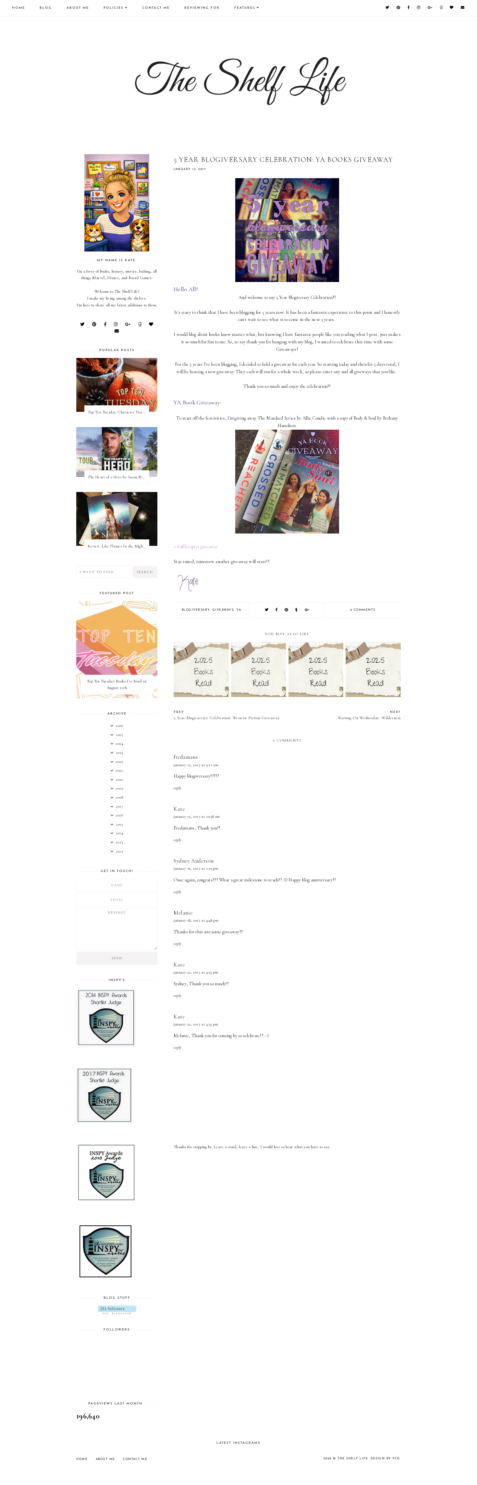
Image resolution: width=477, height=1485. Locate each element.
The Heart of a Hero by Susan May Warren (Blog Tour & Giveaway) (118, 477)
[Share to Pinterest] (287, 610)
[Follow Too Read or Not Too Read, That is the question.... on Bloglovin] (116, 1310)
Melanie (183, 912)
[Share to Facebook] (276, 610)
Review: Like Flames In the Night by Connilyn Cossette (118, 546)
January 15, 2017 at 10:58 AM (197, 816)
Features (244, 8)
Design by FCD (385, 1458)
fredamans (186, 757)
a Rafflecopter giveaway (196, 546)
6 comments (362, 609)
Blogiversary (196, 609)
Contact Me (156, 8)
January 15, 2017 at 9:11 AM (196, 765)
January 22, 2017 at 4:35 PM (196, 972)
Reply (178, 788)
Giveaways (223, 609)
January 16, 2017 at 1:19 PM (196, 868)
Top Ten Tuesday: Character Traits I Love (118, 412)
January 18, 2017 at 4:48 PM (196, 920)
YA (238, 609)
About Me (78, 8)
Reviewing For (202, 8)
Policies (114, 8)
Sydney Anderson (194, 860)
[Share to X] (267, 610)
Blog (46, 8)
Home (18, 8)
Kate (179, 808)
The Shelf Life (352, 1458)
